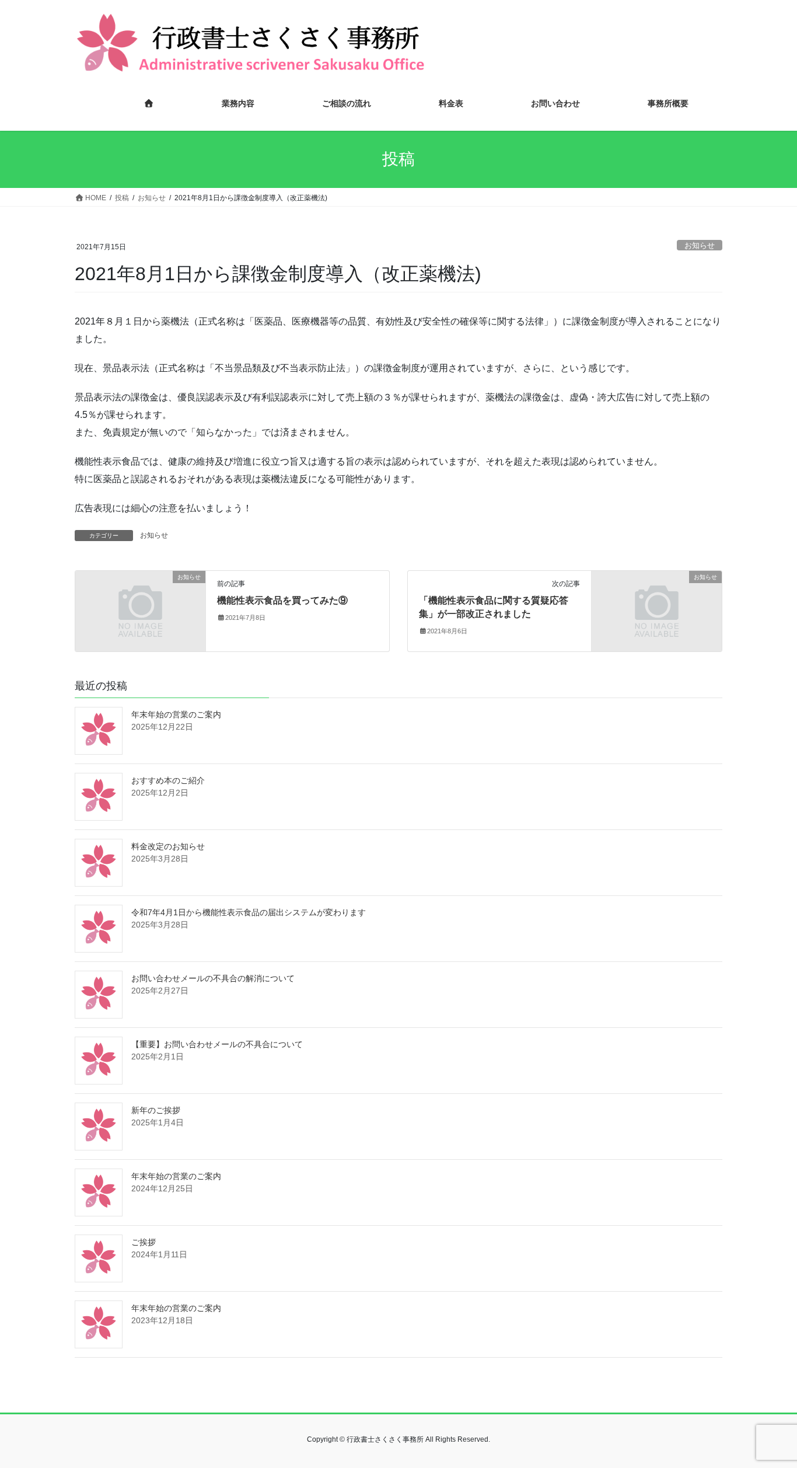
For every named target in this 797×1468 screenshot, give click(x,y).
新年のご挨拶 (155, 1110)
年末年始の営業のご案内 (176, 714)
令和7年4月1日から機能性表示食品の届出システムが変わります (248, 912)
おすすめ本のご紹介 (168, 780)
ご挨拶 (143, 1242)
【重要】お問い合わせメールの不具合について (217, 1044)
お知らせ (699, 245)
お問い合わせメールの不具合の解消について (213, 978)
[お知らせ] (140, 611)
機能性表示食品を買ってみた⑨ (282, 600)
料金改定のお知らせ (168, 846)
